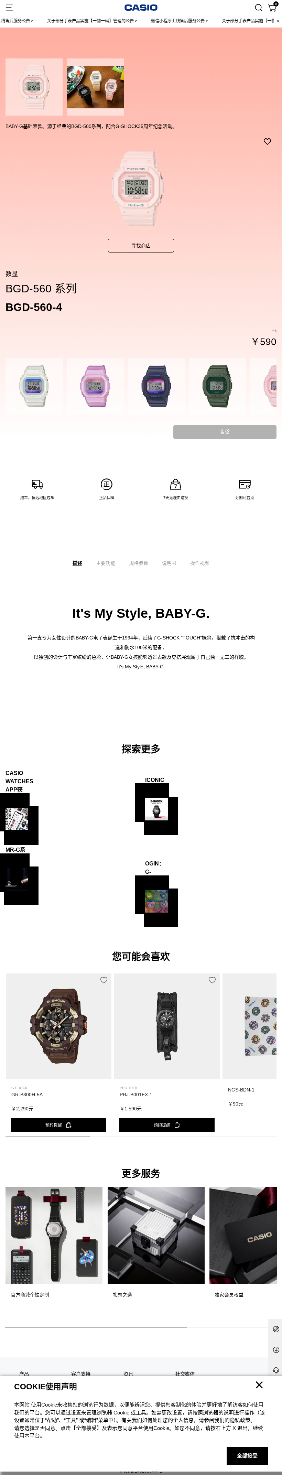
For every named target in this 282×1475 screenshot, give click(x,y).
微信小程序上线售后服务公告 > (157, 21)
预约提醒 (53, 1125)
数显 (12, 274)
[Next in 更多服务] (271, 1251)
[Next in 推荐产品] (271, 1058)
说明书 (169, 563)
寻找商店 (141, 245)
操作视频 (199, 563)
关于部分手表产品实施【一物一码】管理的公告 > (70, 21)
